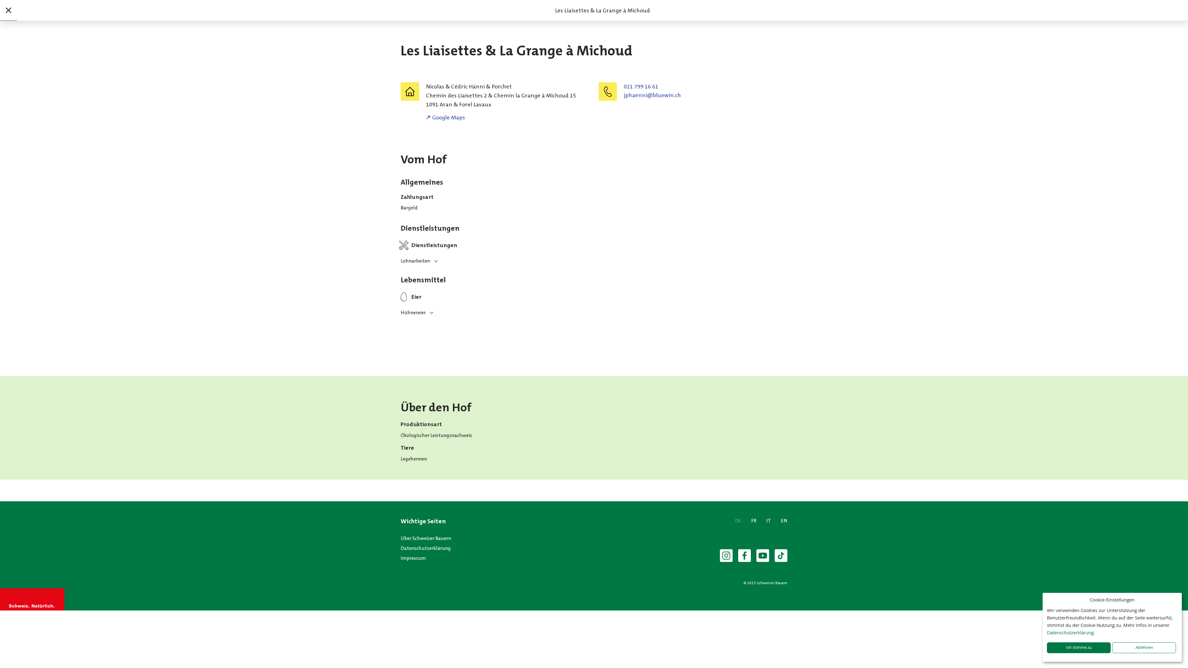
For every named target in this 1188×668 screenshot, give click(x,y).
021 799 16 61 (641, 86)
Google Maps (448, 117)
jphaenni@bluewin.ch (652, 95)
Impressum (413, 558)
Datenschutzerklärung (426, 548)
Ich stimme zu (1079, 647)
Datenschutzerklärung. (1071, 632)
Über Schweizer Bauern (426, 538)
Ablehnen (1144, 647)
